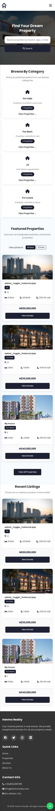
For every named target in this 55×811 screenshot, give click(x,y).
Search (28, 48)
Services (6, 763)
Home (5, 753)
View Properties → (27, 114)
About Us (7, 767)
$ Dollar (41, 247)
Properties (7, 758)
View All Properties (27, 472)
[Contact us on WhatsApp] (50, 806)
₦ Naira (30, 247)
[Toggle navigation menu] (50, 5)
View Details (27, 315)
